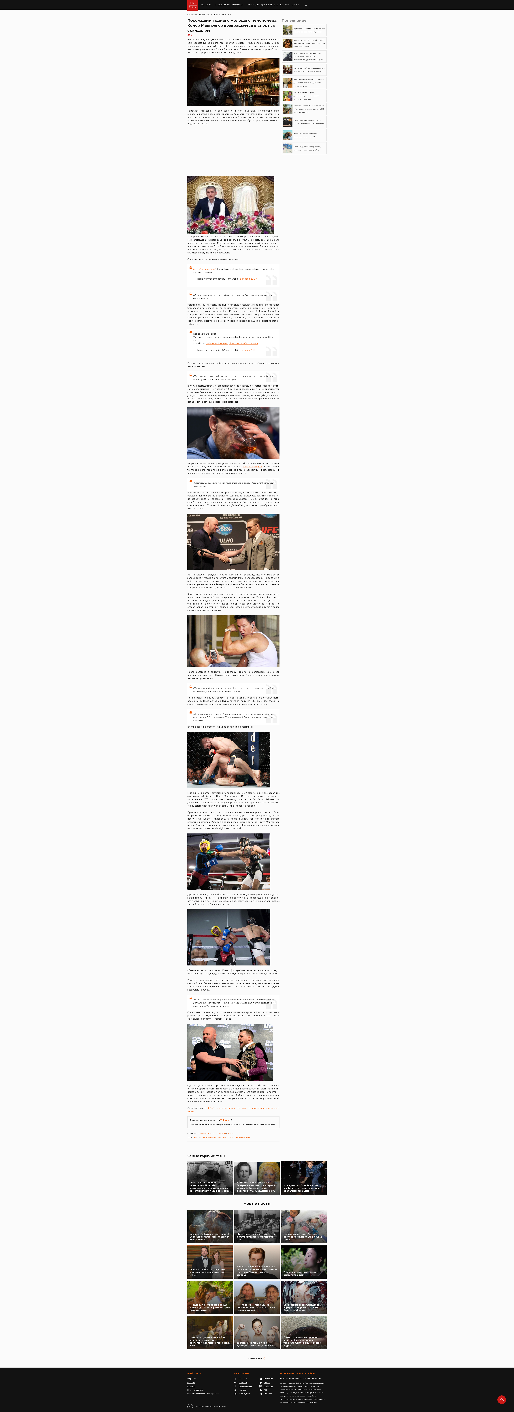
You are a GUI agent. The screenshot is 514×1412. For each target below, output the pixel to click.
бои (196, 1137)
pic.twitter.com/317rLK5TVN (243, 343)
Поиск (314, 5)
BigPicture (204, 14)
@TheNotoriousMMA (204, 269)
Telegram (225, 1120)
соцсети (221, 1133)
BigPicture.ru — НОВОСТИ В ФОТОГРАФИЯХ (300, 1378)
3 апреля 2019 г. (248, 279)
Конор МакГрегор (210, 1137)
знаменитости (221, 14)
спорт (231, 1133)
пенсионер (228, 1137)
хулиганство (243, 1137)
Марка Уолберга (252, 466)
